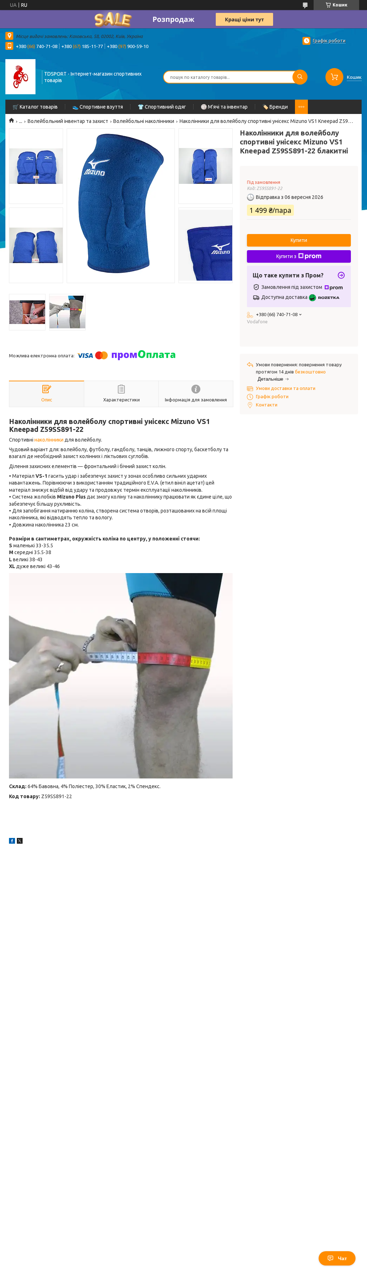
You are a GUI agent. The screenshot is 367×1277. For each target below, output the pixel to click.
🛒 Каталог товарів (35, 106)
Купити (299, 240)
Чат (342, 1258)
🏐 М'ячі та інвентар (224, 106)
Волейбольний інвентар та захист (68, 121)
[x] (20, 842)
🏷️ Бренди (275, 106)
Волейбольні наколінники (143, 121)
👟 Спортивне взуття (97, 106)
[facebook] (12, 842)
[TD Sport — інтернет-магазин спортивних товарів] (20, 76)
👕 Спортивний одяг (162, 106)
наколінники (48, 440)
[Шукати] (300, 77)
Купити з (286, 256)
